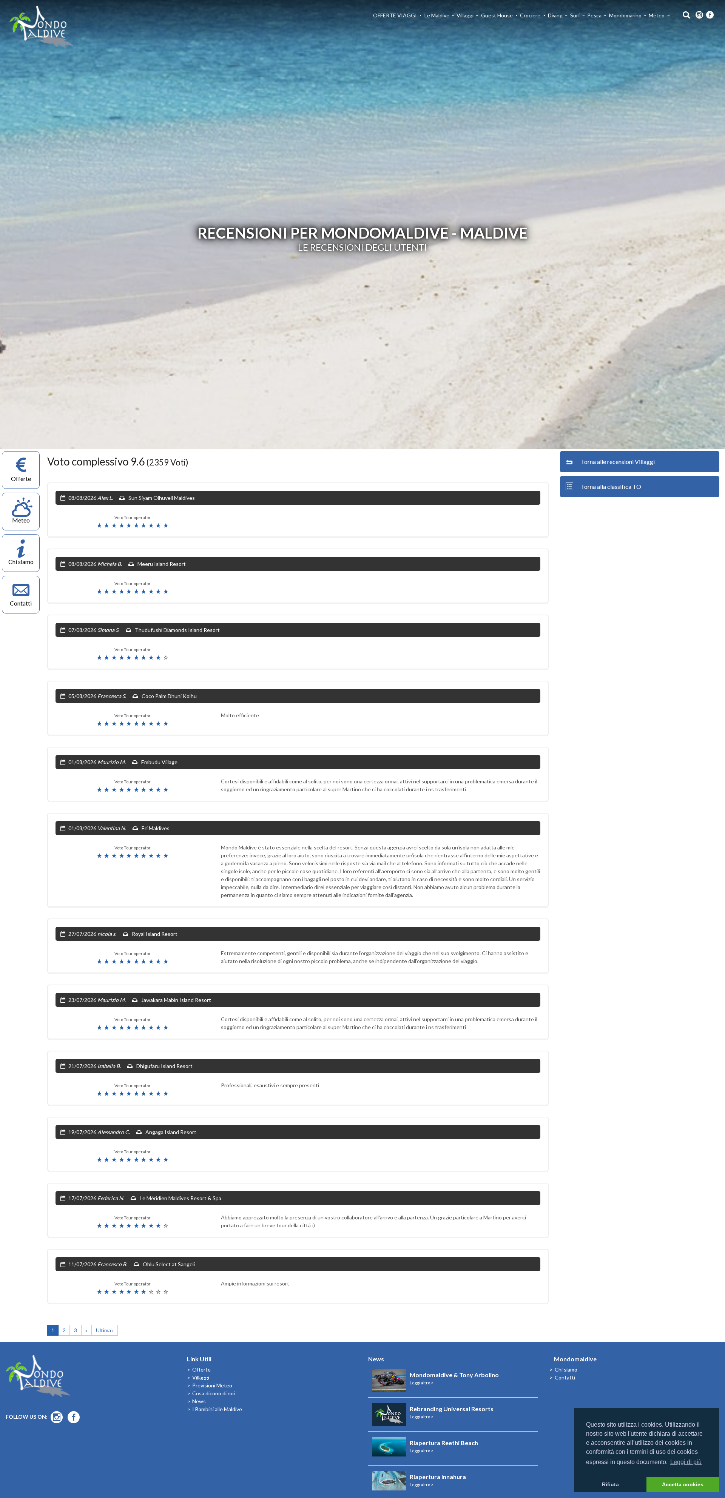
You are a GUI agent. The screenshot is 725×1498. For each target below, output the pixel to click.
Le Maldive (436, 15)
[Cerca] (684, 14)
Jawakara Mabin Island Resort (176, 1000)
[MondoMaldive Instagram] (699, 15)
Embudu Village (159, 762)
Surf (575, 15)
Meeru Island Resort (161, 564)
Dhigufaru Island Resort (164, 1066)
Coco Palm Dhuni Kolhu (169, 696)
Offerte (201, 1369)
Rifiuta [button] (610, 1484)
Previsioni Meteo (212, 1385)
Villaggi (465, 15)
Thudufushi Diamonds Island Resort (177, 630)
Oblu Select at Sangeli (169, 1264)
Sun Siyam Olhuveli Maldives (161, 498)
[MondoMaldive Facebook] (710, 15)
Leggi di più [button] (686, 1462)
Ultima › (105, 1330)
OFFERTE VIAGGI (395, 15)
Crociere (530, 15)
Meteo (657, 15)
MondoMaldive (41, 27)
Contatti (565, 1377)
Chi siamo (566, 1369)
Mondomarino (625, 15)
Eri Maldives (156, 828)
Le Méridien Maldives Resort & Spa (180, 1198)
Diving (555, 15)
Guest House (497, 15)
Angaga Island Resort (170, 1132)
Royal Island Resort (154, 934)
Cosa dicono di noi (213, 1393)
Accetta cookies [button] (682, 1484)
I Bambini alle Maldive (217, 1409)
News (199, 1401)
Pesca (594, 15)
